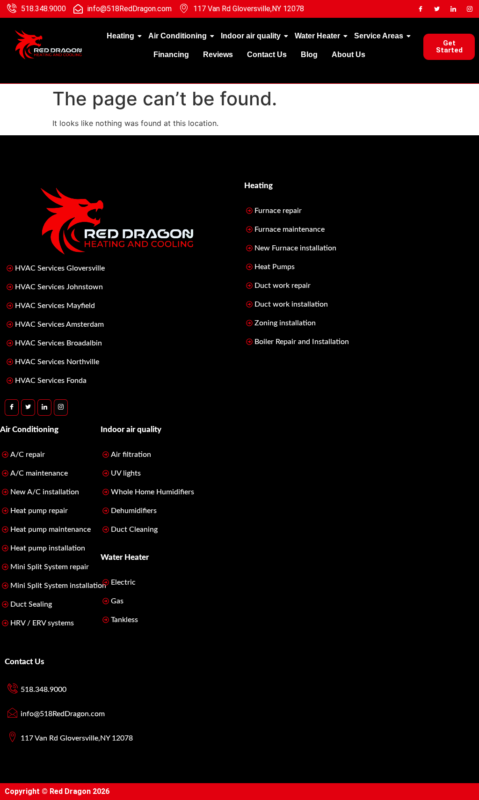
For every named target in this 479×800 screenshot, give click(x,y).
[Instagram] (470, 9)
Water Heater (317, 36)
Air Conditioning (177, 36)
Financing (171, 55)
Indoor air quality (251, 36)
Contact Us (267, 55)
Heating (120, 36)
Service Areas (378, 36)
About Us (348, 55)
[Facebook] (421, 9)
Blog (309, 55)
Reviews (218, 55)
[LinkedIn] (453, 9)
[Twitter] (437, 9)
